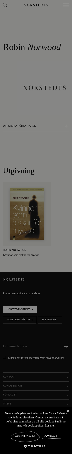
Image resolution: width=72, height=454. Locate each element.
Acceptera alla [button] (25, 436)
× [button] (67, 411)
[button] (36, 446)
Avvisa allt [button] (51, 436)
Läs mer (61, 425)
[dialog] (36, 227)
